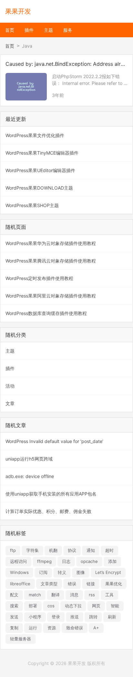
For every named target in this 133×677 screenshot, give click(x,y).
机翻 (53, 550)
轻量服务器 (20, 638)
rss (92, 594)
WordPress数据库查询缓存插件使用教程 (46, 313)
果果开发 (18, 11)
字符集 (32, 550)
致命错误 (74, 627)
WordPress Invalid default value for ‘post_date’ (54, 441)
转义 (62, 572)
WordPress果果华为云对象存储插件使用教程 (50, 243)
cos (51, 605)
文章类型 (49, 583)
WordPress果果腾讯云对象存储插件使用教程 (50, 260)
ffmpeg (44, 561)
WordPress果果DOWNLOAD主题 (39, 188)
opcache (89, 561)
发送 (14, 616)
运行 (33, 627)
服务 (67, 30)
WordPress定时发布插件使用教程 (39, 278)
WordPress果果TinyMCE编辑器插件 (41, 153)
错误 (72, 583)
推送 (74, 616)
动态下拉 (73, 605)
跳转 (93, 616)
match (35, 594)
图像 (81, 572)
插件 (29, 30)
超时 (109, 550)
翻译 (55, 594)
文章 (10, 403)
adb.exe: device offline (29, 476)
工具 (109, 594)
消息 (74, 594)
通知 (91, 550)
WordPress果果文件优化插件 (34, 135)
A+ (96, 627)
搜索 (14, 605)
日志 (66, 561)
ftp (13, 550)
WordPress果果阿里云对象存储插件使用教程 (50, 295)
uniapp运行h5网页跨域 (29, 458)
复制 (14, 627)
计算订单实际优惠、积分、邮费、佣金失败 (48, 511)
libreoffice (20, 583)
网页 (96, 605)
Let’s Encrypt (108, 572)
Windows (19, 572)
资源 (51, 627)
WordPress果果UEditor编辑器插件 (40, 170)
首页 (9, 30)
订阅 (43, 572)
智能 (115, 605)
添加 (112, 561)
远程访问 (18, 561)
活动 (10, 386)
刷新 (112, 616)
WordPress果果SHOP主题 (32, 205)
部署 (33, 605)
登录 (56, 616)
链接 (91, 583)
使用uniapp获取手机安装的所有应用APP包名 (51, 493)
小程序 (35, 616)
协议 (72, 550)
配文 (14, 594)
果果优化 (113, 583)
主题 (48, 30)
